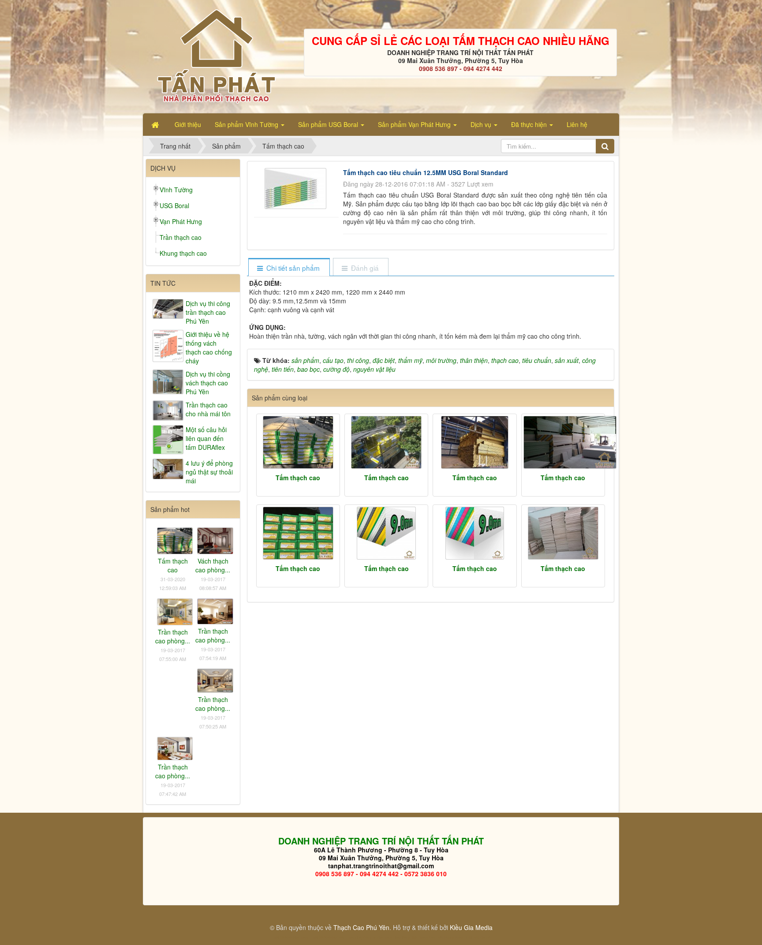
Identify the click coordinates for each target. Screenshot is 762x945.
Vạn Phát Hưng (181, 221)
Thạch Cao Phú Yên (361, 927)
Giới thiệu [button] (188, 124)
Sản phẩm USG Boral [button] (329, 124)
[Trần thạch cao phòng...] (175, 610)
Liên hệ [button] (577, 124)
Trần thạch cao (181, 237)
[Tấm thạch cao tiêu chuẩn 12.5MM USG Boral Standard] (297, 187)
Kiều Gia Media (471, 927)
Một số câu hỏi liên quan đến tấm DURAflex (206, 438)
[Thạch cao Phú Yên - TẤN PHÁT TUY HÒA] (215, 55)
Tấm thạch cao (298, 477)
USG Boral (174, 205)
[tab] (289, 267)
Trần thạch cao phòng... (172, 636)
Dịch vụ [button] (482, 124)
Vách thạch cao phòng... (212, 565)
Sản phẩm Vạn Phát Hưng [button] (415, 124)
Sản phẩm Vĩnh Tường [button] (247, 124)
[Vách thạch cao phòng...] (215, 539)
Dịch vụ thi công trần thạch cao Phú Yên (208, 312)
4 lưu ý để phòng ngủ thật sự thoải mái (209, 472)
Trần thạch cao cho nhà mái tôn (208, 409)
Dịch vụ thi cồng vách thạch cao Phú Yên (208, 383)
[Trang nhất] (156, 124)
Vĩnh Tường (176, 189)
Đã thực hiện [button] (530, 124)
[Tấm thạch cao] (298, 442)
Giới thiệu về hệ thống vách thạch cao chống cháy (209, 347)
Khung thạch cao (183, 253)
